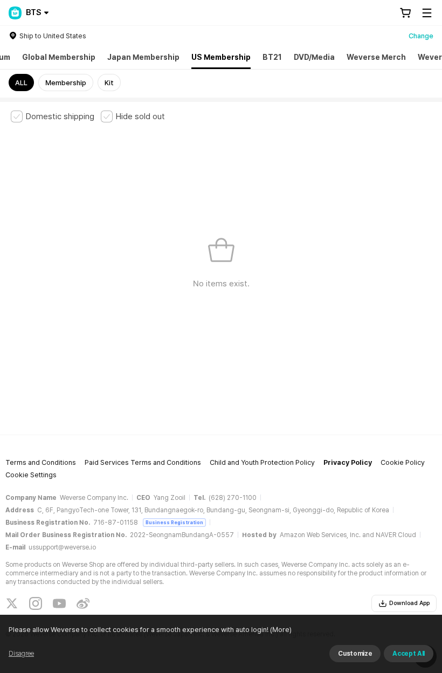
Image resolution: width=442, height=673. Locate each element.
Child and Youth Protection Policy (262, 462)
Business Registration (174, 522)
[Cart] (405, 13)
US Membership (221, 57)
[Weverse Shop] (15, 13)
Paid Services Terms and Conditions (143, 462)
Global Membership (58, 57)
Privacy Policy (347, 462)
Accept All (408, 653)
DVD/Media (314, 57)
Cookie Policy (403, 462)
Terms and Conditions (40, 462)
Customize (355, 653)
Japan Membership (143, 57)
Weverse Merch (376, 57)
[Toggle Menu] (427, 13)
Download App (409, 603)
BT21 (272, 57)
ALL (21, 83)
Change (421, 36)
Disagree (21, 653)
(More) (281, 630)
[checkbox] (52, 116)
